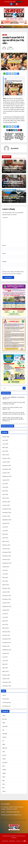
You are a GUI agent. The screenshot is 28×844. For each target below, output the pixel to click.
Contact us (18, 841)
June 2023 (5, 574)
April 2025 (5, 494)
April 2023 (5, 581)
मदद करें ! (4, 755)
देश (3, 741)
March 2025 (5, 498)
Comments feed (6, 702)
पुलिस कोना (4, 748)
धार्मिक (3, 744)
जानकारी (4, 737)
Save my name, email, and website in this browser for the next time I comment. (13, 272)
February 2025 (6, 501)
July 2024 (5, 527)
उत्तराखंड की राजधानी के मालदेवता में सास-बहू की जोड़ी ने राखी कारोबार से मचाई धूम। (13, 183)
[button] (23, 26)
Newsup (22, 835)
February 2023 (6, 588)
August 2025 (5, 480)
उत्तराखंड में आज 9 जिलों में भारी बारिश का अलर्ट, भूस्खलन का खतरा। (13, 197)
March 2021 (5, 671)
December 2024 (6, 509)
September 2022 (6, 606)
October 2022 (6, 602)
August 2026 (5, 436)
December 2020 (6, 682)
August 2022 (5, 610)
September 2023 (6, 563)
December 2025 (6, 465)
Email (4, 253)
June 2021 (5, 660)
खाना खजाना (5, 726)
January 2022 (6, 635)
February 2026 (6, 458)
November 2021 (6, 642)
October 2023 (6, 559)
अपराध (3, 715)
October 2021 (6, 646)
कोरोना (3, 722)
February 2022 (6, 631)
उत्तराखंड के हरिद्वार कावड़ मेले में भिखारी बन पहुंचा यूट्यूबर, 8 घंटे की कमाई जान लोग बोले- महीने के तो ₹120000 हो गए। (13, 419)
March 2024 (5, 541)
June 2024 (5, 530)
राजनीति (4, 769)
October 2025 (6, 472)
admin (10, 47)
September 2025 (6, 476)
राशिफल (4, 773)
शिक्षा (6, 34)
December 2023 (6, 552)
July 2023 (5, 570)
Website (4, 261)
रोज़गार (3, 777)
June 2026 (5, 444)
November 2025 (6, 469)
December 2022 (6, 595)
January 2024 (6, 548)
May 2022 (5, 621)
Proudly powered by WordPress (9, 835)
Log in (4, 695)
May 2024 (5, 534)
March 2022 (5, 628)
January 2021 (6, 678)
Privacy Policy (5, 841)
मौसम (7, 194)
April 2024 (5, 537)
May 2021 (5, 664)
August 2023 (5, 566)
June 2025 (5, 487)
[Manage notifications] (25, 841)
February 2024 (6, 545)
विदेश (3, 780)
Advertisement (12, 841)
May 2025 (5, 491)
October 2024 (6, 516)
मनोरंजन (4, 759)
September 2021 (6, 649)
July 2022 (5, 613)
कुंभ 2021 (4, 719)
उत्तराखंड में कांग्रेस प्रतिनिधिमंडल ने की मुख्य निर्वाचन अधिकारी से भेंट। (13, 167)
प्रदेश (3, 34)
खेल (3, 730)
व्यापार (3, 784)
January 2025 (6, 505)
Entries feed (5, 699)
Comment (5, 217)
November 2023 (6, 556)
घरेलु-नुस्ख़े (4, 733)
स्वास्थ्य (4, 791)
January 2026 (6, 462)
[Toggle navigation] (13, 27)
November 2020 (6, 686)
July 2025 (5, 483)
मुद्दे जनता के (4, 762)
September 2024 (6, 519)
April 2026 (5, 451)
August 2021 (5, 653)
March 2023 (5, 584)
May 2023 (5, 577)
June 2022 (5, 617)
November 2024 (6, 512)
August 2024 (5, 523)
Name (4, 245)
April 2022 (5, 624)
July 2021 (5, 657)
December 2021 (6, 639)
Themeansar (13, 837)
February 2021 (6, 675)
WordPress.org (6, 706)
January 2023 (6, 592)
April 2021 (5, 667)
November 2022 (6, 599)
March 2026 (5, 454)
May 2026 (5, 447)
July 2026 (5, 440)
